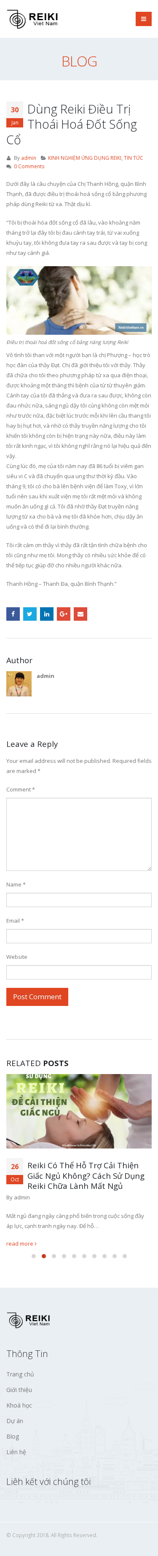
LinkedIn (47, 614)
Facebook (13, 614)
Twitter (30, 614)
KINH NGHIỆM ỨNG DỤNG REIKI (84, 157)
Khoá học (19, 1405)
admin (28, 157)
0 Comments (29, 166)
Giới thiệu (19, 1389)
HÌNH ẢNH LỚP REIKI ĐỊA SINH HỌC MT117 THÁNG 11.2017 (83, 1170)
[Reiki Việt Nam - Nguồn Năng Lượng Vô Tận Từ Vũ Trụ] (33, 19)
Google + (63, 614)
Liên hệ (16, 1451)
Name (16, 884)
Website (16, 957)
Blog (12, 1436)
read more (20, 1243)
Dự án (14, 1420)
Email (80, 614)
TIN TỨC (133, 157)
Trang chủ (20, 1374)
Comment (20, 789)
